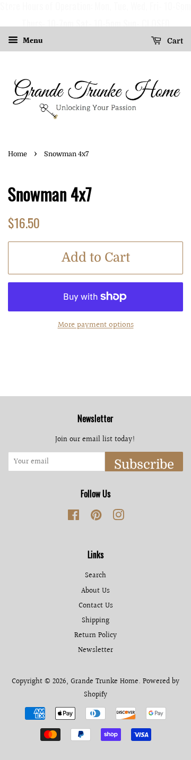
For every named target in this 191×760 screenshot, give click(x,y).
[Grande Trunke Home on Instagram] (118, 517)
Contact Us (96, 606)
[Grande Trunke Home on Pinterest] (96, 517)
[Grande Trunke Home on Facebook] (73, 517)
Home (17, 154)
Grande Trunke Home (104, 681)
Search (95, 575)
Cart (174, 41)
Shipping (95, 620)
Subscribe (144, 464)
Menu (32, 41)
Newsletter (95, 650)
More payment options (96, 325)
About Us (95, 591)
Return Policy (95, 635)
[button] (10, 13)
